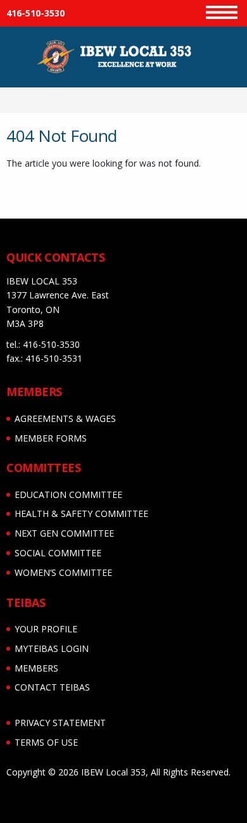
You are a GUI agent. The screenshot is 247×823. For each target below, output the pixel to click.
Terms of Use (46, 742)
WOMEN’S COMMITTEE (63, 572)
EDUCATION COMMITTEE (68, 494)
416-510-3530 (35, 13)
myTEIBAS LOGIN (52, 648)
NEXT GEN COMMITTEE (64, 533)
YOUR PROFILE (46, 629)
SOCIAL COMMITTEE (58, 553)
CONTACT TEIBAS (52, 687)
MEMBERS (36, 668)
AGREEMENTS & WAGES (65, 418)
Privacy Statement (60, 723)
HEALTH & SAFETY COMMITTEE (81, 513)
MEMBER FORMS (51, 438)
